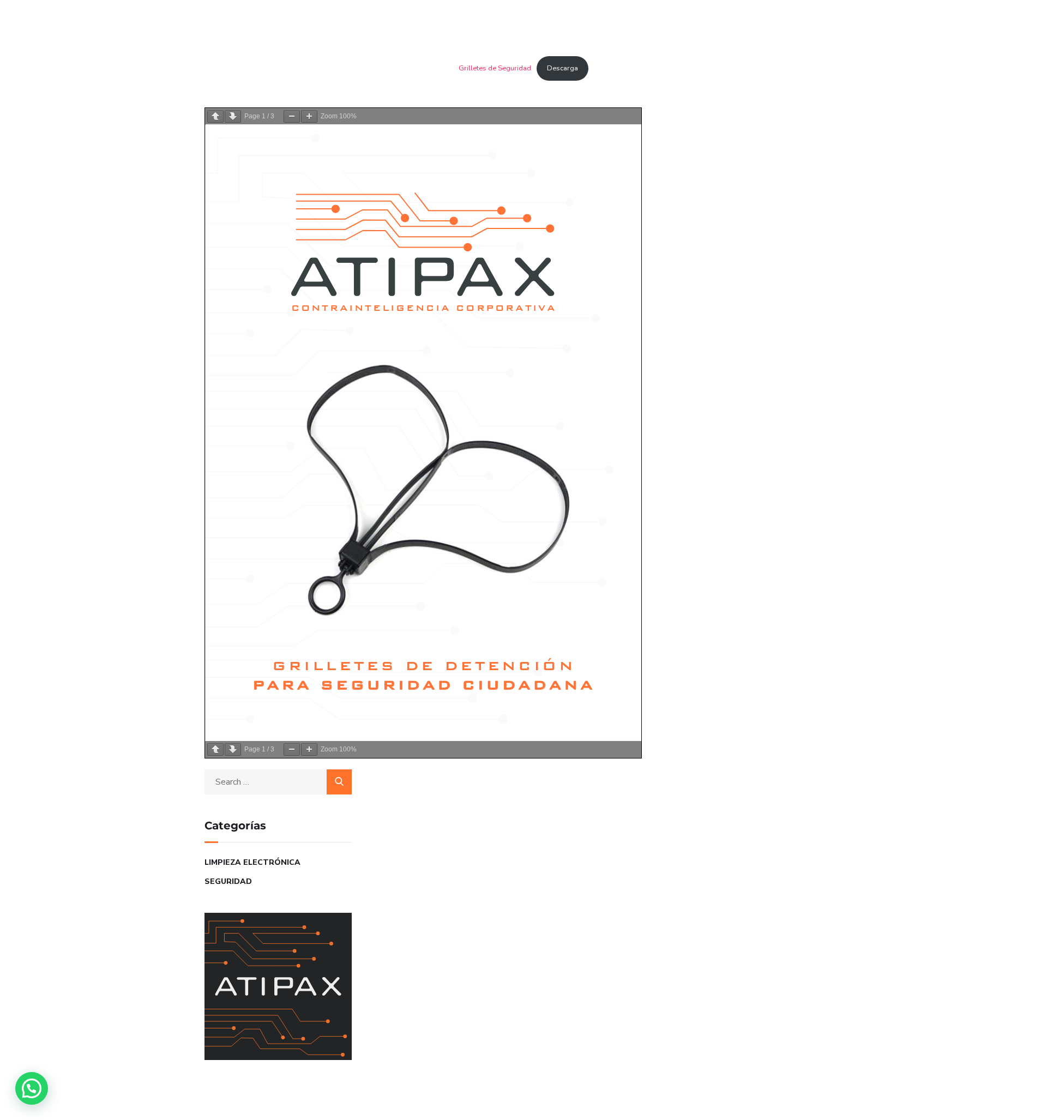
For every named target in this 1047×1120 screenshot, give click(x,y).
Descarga (562, 68)
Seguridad (228, 881)
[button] (31, 1088)
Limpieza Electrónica (252, 862)
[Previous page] (215, 116)
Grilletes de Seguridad (495, 68)
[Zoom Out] (292, 116)
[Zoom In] (309, 116)
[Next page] (233, 116)
